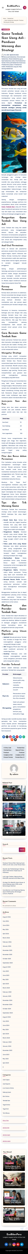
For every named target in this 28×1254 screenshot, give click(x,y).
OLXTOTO (20, 1250)
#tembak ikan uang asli (12, 66)
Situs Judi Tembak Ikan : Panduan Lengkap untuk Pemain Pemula (8, 752)
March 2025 (6, 988)
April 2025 (6, 983)
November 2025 (7, 954)
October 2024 (7, 1008)
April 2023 (6, 1063)
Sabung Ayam (7, 1092)
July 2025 (6, 971)
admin (8, 55)
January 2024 (7, 1046)
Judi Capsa (6, 1079)
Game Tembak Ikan (8, 207)
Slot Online (6, 1096)
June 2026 (6, 925)
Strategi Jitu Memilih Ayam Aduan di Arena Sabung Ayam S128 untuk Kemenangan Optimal (14, 884)
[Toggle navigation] (3, 8)
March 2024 (6, 1038)
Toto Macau (6, 1113)
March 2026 (6, 938)
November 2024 (7, 1004)
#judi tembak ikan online (8, 61)
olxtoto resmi (6, 1141)
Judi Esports (6, 1084)
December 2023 (7, 1050)
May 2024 (6, 1029)
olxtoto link (6, 1128)
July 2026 (6, 921)
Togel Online (6, 1104)
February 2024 (7, 1042)
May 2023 (6, 1058)
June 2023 (6, 1054)
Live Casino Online (8, 1088)
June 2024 (6, 1025)
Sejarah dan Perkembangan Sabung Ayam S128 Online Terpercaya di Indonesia (13, 870)
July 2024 (6, 1021)
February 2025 (7, 992)
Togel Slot (6, 1109)
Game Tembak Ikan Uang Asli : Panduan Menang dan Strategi (13, 42)
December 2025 (7, 950)
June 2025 (6, 975)
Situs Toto (6, 1120)
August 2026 (7, 917)
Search (5, 844)
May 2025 (6, 979)
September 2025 (8, 963)
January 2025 (7, 996)
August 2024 (7, 1017)
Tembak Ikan (5, 29)
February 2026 (7, 942)
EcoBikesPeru (13, 6)
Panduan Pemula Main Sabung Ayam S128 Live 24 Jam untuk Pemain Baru (14, 864)
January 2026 (7, 946)
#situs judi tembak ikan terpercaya (15, 62)
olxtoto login (6, 1135)
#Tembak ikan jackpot (8, 64)
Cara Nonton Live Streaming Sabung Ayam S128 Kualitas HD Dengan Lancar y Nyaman (14, 891)
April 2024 (6, 1033)
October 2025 (7, 958)
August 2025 (7, 967)
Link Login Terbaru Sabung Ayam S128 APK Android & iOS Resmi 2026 (13, 877)
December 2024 (7, 1000)
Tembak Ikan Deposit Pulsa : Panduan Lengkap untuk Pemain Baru (19, 752)
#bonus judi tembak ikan (9, 57)
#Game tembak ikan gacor (16, 59)
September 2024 (8, 1013)
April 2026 (6, 933)
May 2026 (6, 929)
